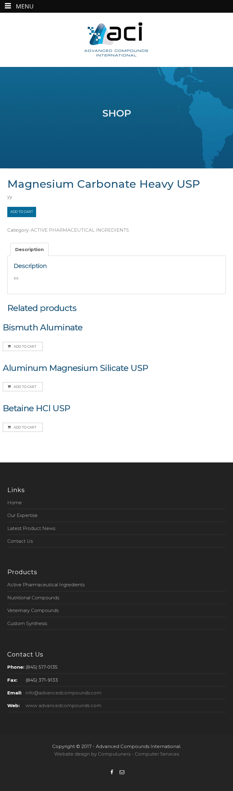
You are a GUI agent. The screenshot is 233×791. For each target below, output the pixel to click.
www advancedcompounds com (63, 705)
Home (14, 502)
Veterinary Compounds (33, 610)
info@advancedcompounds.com (63, 693)
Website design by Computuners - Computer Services (116, 754)
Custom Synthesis (27, 623)
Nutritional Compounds (33, 598)
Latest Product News (31, 528)
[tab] (29, 249)
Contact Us (20, 541)
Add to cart (21, 212)
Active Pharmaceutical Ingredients (46, 584)
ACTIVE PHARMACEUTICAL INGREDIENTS (80, 230)
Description (29, 249)
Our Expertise (22, 515)
